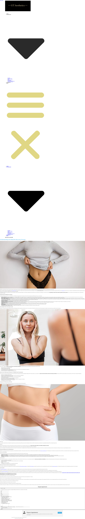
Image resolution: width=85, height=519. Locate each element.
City (1, 495)
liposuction (63, 290)
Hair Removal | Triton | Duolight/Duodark (5, 498)
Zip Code (2, 494)
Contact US (8, 82)
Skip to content (1, 0)
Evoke (8, 79)
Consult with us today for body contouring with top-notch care (71, 472)
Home (7, 13)
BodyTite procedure (3, 469)
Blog (7, 83)
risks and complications (5, 471)
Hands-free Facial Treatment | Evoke (5, 499)
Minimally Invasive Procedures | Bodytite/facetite (6, 500)
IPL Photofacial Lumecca (11, 233)
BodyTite (9, 230)
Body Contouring (10, 232)
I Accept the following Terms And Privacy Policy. (6, 508)
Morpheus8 (9, 80)
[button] (25, 124)
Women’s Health (10, 78)
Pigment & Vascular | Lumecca (4, 501)
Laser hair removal (10, 81)
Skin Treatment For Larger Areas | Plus (5, 503)
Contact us (60, 512)
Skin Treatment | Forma (3, 502)
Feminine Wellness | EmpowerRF (5, 497)
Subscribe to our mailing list (4, 507)
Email (1, 493)
